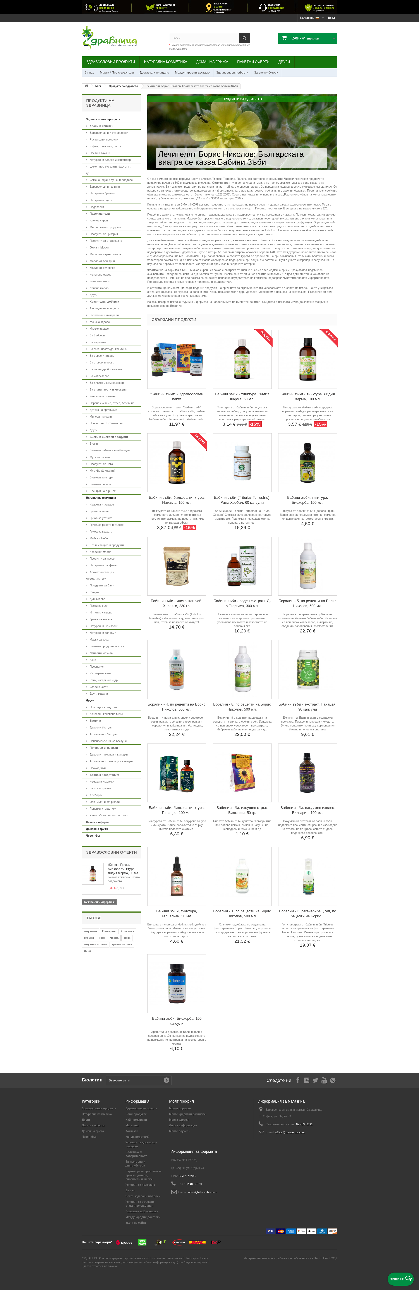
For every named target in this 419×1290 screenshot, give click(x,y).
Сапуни (94, 592)
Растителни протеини (103, 139)
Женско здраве (99, 322)
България (109, 931)
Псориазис (96, 666)
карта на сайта (135, 1222)
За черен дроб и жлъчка (105, 369)
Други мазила (98, 693)
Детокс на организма (103, 409)
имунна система (95, 944)
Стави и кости (98, 687)
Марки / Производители (117, 72)
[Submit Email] (166, 1080)
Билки (93, 443)
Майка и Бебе (98, 538)
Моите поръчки (180, 1108)
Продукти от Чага (101, 464)
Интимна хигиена (100, 612)
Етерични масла (100, 551)
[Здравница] (209, 7)
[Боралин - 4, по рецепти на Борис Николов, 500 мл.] (176, 669)
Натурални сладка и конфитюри (110, 159)
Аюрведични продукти (104, 308)
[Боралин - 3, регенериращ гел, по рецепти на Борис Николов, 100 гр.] (307, 876)
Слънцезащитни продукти (106, 545)
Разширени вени (100, 673)
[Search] (244, 38)
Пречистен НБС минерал (106, 423)
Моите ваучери (179, 1131)
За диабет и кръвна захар (106, 382)
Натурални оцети (100, 200)
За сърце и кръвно (101, 355)
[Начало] (86, 86)
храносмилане (122, 944)
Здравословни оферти (232, 72)
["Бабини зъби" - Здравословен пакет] (176, 359)
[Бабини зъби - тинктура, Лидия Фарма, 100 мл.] (307, 359)
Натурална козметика (165, 62)
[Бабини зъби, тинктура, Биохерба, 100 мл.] (307, 462)
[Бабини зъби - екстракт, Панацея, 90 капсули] (307, 669)
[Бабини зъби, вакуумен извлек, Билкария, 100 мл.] (307, 773)
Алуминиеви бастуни (103, 734)
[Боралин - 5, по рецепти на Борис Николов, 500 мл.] (307, 566)
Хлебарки (95, 795)
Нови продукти (136, 1114)
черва (114, 937)
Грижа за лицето (100, 511)
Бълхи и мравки (100, 788)
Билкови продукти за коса (106, 646)
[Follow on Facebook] (298, 1080)
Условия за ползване (140, 1184)
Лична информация (183, 1125)
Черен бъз (93, 835)
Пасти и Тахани (99, 153)
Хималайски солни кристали (108, 815)
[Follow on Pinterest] (332, 1080)
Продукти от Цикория (103, 234)
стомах (89, 937)
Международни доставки (192, 72)
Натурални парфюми (103, 565)
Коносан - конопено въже (106, 714)
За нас (89, 72)
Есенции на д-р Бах (102, 491)
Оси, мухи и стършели (104, 801)
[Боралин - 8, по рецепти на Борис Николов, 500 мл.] (242, 669)
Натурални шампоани (103, 626)
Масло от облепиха (102, 267)
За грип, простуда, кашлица (108, 349)
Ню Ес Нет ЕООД (325, 1258)
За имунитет (97, 342)
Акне (92, 659)
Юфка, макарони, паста (105, 146)
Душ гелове (97, 599)
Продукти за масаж (102, 558)
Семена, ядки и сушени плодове (111, 180)
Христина (127, 931)
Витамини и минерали (104, 315)
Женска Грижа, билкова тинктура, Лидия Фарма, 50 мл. (123, 869)
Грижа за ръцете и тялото (106, 524)
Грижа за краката (100, 531)
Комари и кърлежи (101, 781)
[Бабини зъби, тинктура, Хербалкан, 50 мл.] (176, 876)
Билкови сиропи (100, 484)
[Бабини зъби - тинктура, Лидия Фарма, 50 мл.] (242, 359)
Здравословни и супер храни (108, 132)
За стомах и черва (101, 362)
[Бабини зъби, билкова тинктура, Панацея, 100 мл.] (176, 773)
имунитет (90, 931)
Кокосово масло (100, 281)
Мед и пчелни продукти (105, 227)
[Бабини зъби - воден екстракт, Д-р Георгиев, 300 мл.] (242, 566)
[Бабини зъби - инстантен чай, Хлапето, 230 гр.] (176, 566)
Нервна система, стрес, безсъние (111, 403)
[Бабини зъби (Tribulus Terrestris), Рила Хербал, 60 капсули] (242, 462)
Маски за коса (98, 639)
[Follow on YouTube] (324, 1080)
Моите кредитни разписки (187, 1114)
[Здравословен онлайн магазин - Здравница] (122, 38)
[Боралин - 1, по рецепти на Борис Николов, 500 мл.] (242, 876)
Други (284, 62)
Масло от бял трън (102, 261)
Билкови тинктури (101, 477)
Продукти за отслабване (105, 240)
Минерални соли (100, 416)
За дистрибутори (266, 72)
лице (87, 951)
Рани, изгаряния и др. (103, 680)
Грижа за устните (100, 518)
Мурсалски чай (99, 457)
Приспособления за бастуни (108, 741)
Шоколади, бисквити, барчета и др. (108, 170)
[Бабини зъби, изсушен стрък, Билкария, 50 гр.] (242, 773)
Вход (331, 17)
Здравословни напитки (104, 186)
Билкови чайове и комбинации (109, 450)
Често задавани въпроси (142, 1196)
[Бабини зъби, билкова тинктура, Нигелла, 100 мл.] (176, 462)
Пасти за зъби (98, 605)
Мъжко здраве (99, 328)
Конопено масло (100, 274)
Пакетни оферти (253, 62)
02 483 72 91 (304, 1124)
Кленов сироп (98, 220)
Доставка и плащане (154, 72)
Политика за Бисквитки (141, 1211)
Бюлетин (92, 1079)
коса (102, 937)
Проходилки (97, 768)
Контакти (131, 1131)
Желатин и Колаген (102, 396)
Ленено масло (98, 288)
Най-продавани (136, 1119)
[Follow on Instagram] (306, 1080)
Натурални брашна (102, 193)
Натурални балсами (102, 632)
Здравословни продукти (110, 62)
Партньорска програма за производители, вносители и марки (143, 1175)
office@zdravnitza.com (290, 1132)
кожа (127, 937)
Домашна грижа (212, 62)
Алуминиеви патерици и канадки (111, 761)
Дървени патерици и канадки (108, 754)
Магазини (132, 1125)
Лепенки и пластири (102, 808)
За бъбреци (97, 335)
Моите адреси (179, 1119)
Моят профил (181, 1101)
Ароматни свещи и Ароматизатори (100, 575)
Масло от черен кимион (105, 254)
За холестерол (99, 376)
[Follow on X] (315, 1080)
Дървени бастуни (100, 727)
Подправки (96, 207)
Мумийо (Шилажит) (102, 470)
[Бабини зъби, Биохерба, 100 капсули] (176, 983)
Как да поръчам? (137, 1136)
